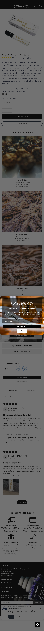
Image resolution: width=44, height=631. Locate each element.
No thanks (22, 331)
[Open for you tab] (37, 624)
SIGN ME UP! (22, 326)
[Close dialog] (42, 298)
